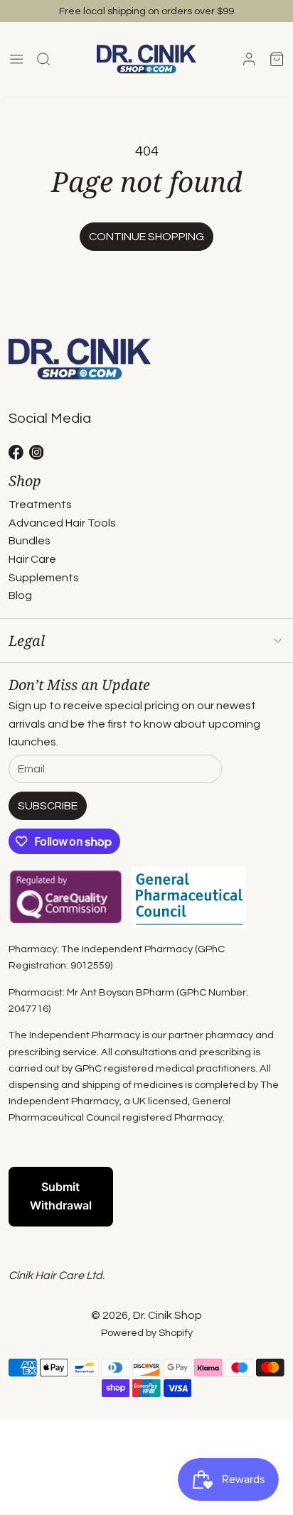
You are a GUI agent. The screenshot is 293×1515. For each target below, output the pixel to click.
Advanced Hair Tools (62, 523)
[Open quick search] (43, 58)
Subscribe (48, 806)
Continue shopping (146, 236)
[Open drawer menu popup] (16, 58)
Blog (20, 595)
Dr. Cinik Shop (167, 1315)
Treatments (40, 504)
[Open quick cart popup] (276, 58)
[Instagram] (36, 452)
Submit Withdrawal (61, 1196)
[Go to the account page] (249, 59)
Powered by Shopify (147, 1332)
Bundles (29, 540)
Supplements (44, 577)
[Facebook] (16, 452)
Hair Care (32, 559)
